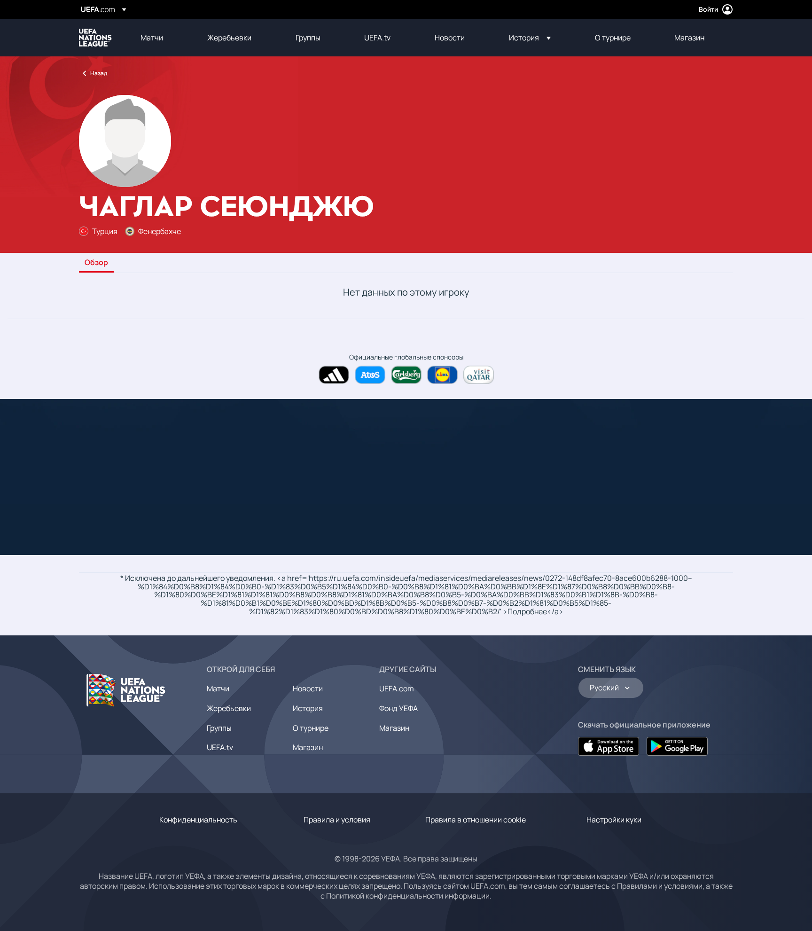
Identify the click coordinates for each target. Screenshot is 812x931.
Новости (308, 688)
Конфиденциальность (198, 819)
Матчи (218, 688)
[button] (530, 38)
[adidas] (334, 375)
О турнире (310, 728)
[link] (151, 38)
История (308, 708)
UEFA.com (396, 688)
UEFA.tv (220, 747)
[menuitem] (162, 38)
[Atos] (370, 375)
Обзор (96, 262)
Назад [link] (98, 73)
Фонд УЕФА (398, 708)
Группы (219, 728)
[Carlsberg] (406, 375)
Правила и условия (337, 819)
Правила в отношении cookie (475, 819)
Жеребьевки (229, 708)
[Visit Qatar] (478, 375)
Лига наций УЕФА (95, 38)
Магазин (308, 747)
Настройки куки (613, 819)
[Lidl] (442, 375)
